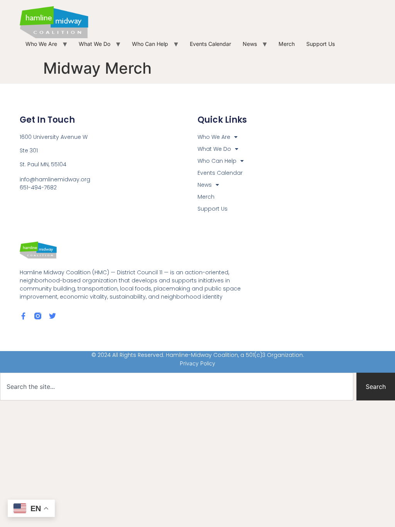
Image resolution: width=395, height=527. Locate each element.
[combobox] (176, 386)
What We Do (94, 44)
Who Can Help (150, 44)
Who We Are (41, 44)
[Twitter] (52, 315)
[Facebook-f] (23, 315)
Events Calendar (210, 44)
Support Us (320, 44)
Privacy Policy (197, 363)
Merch (287, 44)
